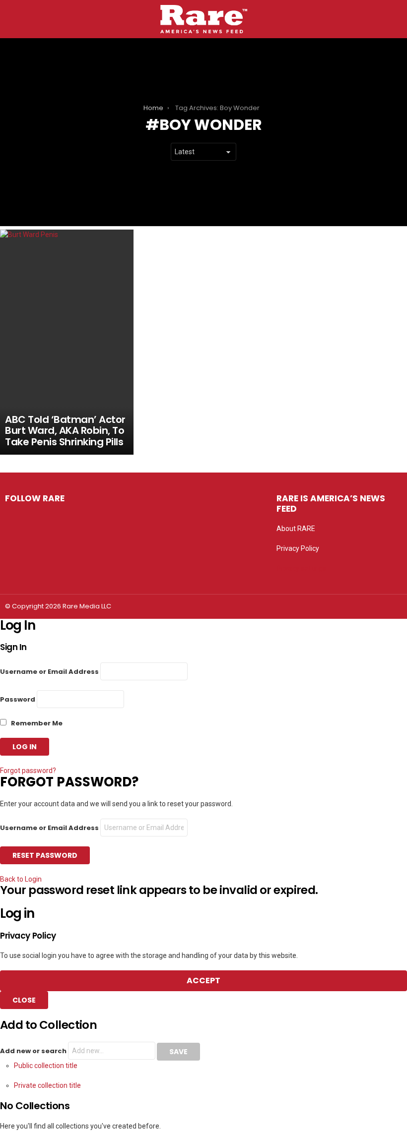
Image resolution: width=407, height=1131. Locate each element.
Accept (203, 980)
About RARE (295, 529)
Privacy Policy (297, 548)
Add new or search (34, 1051)
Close (24, 1000)
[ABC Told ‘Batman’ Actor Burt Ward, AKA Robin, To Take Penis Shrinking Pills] (67, 342)
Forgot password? (28, 770)
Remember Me (36, 723)
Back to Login (21, 879)
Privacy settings (301, 568)
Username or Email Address (49, 671)
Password (17, 699)
